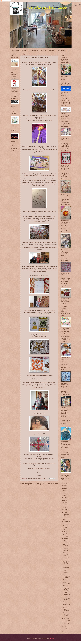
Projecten (51, 50)
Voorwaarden (61, 50)
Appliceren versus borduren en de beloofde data (66, 589)
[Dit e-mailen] (49, 478)
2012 (63, 631)
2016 (63, 510)
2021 (63, 498)
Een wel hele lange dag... (66, 599)
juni (65, 534)
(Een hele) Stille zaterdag (66, 609)
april (65, 538)
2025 (63, 488)
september (66, 524)
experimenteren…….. (66, 558)
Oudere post (53, 484)
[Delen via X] (51, 478)
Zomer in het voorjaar (66, 595)
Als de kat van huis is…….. (66, 569)
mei (65, 536)
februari (66, 621)
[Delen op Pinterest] (54, 478)
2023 (63, 493)
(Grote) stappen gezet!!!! (66, 614)
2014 (63, 626)
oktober (66, 521)
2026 (63, 486)
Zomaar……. (66, 602)
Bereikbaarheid (33, 50)
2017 (63, 507)
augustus (66, 527)
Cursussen (43, 50)
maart (65, 618)
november (66, 518)
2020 (63, 500)
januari (66, 623)
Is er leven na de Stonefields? (66, 563)
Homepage (40, 484)
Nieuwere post (26, 484)
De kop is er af (66, 605)
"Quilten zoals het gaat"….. (66, 554)
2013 (63, 628)
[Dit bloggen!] (50, 478)
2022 (63, 495)
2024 (63, 490)
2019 (63, 502)
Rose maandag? (66, 582)
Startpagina (15, 50)
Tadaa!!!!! (65, 572)
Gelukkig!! (65, 550)
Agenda (24, 50)
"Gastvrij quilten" (65, 541)
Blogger (52, 638)
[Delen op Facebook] (53, 478)
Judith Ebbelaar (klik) (38, 218)
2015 (63, 512)
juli (64, 531)
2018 (63, 505)
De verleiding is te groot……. (66, 546)
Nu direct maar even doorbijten (66, 576)
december (66, 514)
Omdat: (65, 580)
